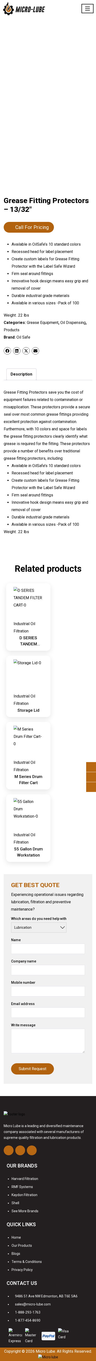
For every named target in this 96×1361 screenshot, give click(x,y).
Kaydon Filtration (24, 1195)
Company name (23, 961)
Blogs (16, 1254)
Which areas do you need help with (38, 919)
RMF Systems (22, 1187)
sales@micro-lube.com (33, 1304)
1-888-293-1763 (27, 1312)
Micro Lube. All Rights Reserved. (64, 1351)
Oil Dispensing (73, 322)
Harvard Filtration (25, 1179)
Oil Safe (23, 337)
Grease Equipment (42, 322)
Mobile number (23, 982)
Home (16, 1237)
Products (11, 330)
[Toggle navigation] (87, 8)
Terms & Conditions (27, 1262)
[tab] (21, 374)
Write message (23, 1025)
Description (21, 374)
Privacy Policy (22, 1270)
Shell (15, 1203)
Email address (23, 1004)
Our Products (22, 1245)
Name (16, 940)
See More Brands (25, 1211)
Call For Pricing (32, 227)
